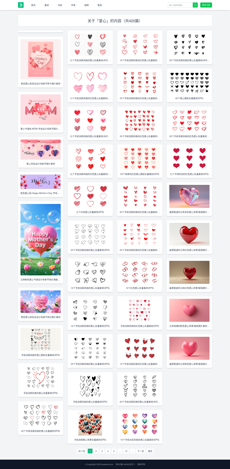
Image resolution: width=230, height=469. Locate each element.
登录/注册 (206, 5)
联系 (100, 5)
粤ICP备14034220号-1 (125, 464)
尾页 (150, 451)
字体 (73, 5)
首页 (33, 5)
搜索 (195, 5)
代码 (60, 5)
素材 (46, 5)
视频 (86, 5)
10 (126, 451)
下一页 (140, 451)
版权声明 (141, 464)
